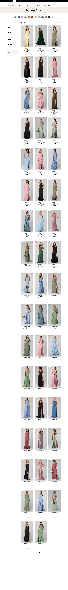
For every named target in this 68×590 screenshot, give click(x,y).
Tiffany (27, 482)
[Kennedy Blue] (34, 3)
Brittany (41, 49)
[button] (9, 25)
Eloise (27, 141)
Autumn (41, 234)
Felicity (27, 513)
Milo (27, 203)
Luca (54, 172)
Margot (27, 451)
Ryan (41, 389)
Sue (54, 203)
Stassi (41, 327)
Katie (54, 513)
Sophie (54, 482)
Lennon (41, 358)
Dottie (41, 420)
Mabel (54, 111)
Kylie (27, 49)
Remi (41, 296)
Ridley (27, 111)
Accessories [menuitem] (44, 5)
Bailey (54, 420)
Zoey (54, 451)
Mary (41, 203)
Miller (41, 80)
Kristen (55, 234)
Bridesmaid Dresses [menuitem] (11, 5)
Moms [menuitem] (49, 5)
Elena (27, 389)
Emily (27, 234)
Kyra (54, 265)
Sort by (52, 22)
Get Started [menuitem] (58, 5)
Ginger (27, 80)
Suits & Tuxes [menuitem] (32, 5)
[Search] (61, 5)
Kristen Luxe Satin (40, 482)
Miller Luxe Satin (41, 451)
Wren (54, 389)
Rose (54, 296)
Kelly (27, 358)
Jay (54, 49)
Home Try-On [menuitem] (19, 5)
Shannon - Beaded (27, 265)
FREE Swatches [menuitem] (25, 5)
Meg (54, 141)
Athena (27, 172)
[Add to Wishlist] (32, 26)
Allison (27, 327)
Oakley (55, 80)
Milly (27, 420)
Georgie (54, 358)
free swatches (37, 11)
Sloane (41, 111)
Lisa (40, 141)
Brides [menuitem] (53, 5)
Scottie (41, 265)
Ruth (40, 172)
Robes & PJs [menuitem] (38, 5)
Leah (27, 296)
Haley (54, 327)
